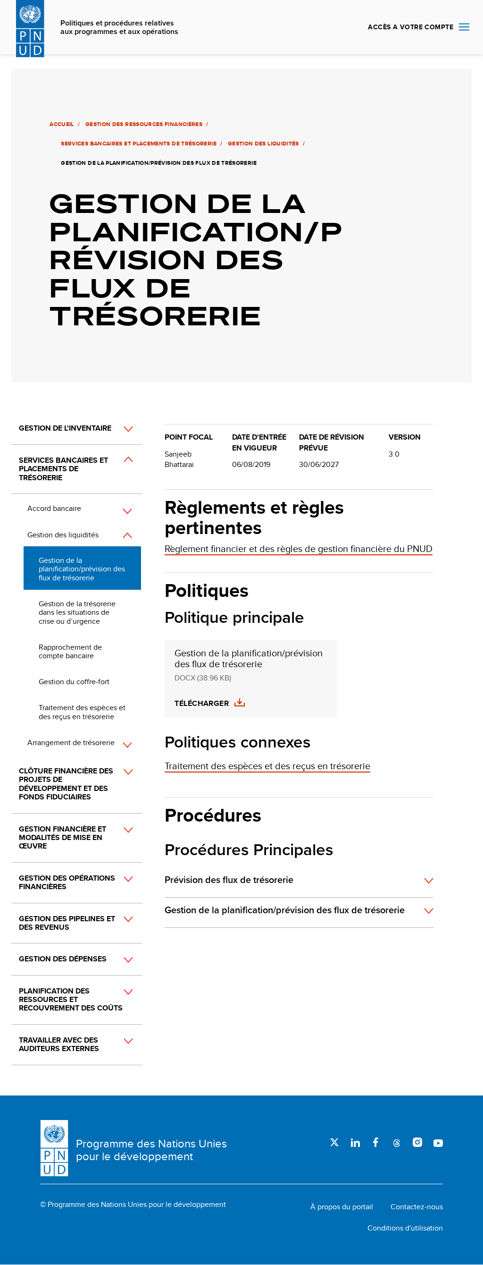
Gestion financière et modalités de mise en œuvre (62, 838)
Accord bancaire (54, 508)
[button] (118, 429)
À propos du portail (341, 1207)
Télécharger (202, 703)
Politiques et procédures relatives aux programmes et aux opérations (119, 27)
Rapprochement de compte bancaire (70, 651)
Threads (396, 1142)
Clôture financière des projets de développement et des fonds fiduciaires (66, 783)
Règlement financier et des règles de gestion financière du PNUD (299, 548)
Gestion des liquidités (263, 143)
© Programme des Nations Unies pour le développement (133, 1204)
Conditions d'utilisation (405, 1228)
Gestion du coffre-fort (74, 681)
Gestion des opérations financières (67, 882)
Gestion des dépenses (63, 958)
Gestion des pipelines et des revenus (67, 923)
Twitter (334, 1142)
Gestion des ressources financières (143, 124)
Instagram (417, 1142)
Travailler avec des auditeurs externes (59, 1044)
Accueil (62, 124)
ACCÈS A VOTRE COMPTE (410, 27)
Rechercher (349, 27)
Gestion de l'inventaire (65, 428)
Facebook (376, 1142)
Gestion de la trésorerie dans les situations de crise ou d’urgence (77, 612)
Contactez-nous (417, 1207)
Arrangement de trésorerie (71, 742)
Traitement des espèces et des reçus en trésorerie (82, 712)
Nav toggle (464, 27)
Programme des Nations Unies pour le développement (151, 1150)
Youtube (438, 1142)
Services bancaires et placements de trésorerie (139, 143)
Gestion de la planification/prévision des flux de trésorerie (82, 569)
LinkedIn (355, 1142)
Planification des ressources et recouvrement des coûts (71, 999)
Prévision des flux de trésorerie (229, 880)
